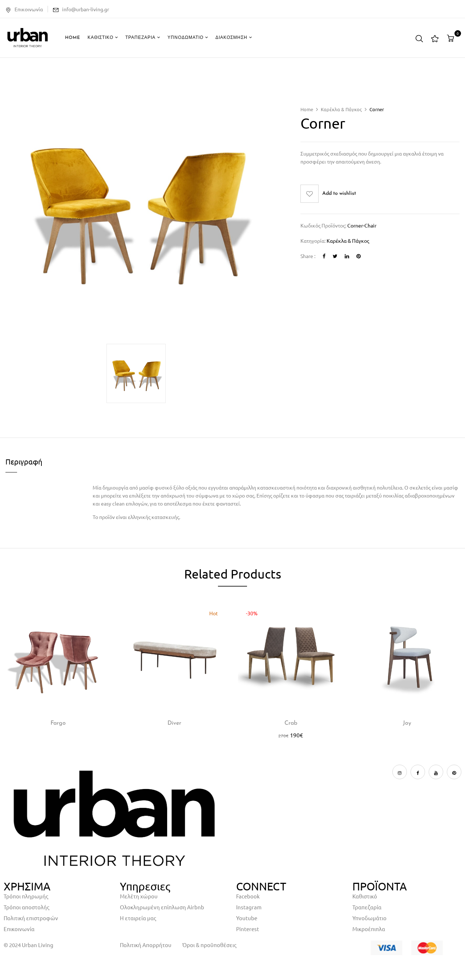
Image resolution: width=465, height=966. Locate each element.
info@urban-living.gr (85, 9)
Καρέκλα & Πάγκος (341, 109)
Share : (307, 256)
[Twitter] (335, 256)
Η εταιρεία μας (138, 917)
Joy (407, 723)
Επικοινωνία (29, 9)
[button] (451, 38)
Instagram (249, 906)
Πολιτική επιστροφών (31, 917)
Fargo (58, 723)
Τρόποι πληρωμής (26, 896)
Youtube (246, 917)
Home (306, 109)
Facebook (248, 896)
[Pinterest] (358, 256)
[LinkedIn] (347, 256)
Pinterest (247, 928)
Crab (290, 723)
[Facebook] (324, 256)
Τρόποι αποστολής (26, 906)
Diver (174, 723)
